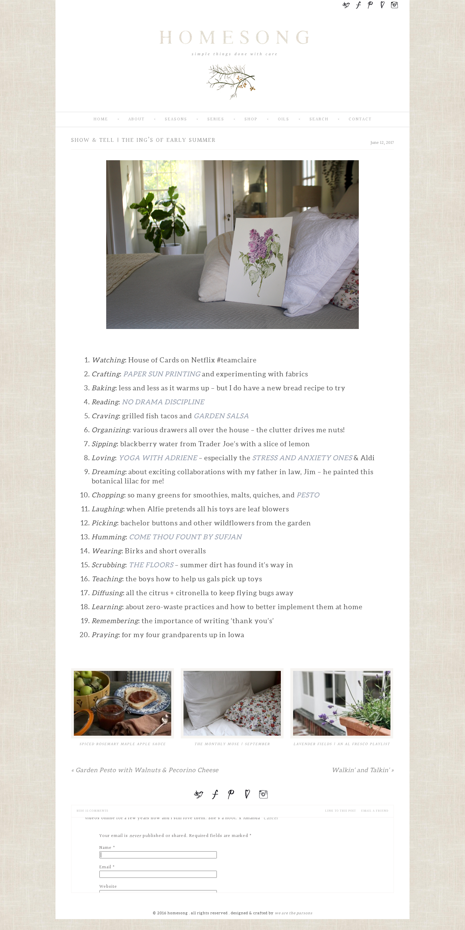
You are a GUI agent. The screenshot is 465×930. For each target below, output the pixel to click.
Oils (283, 119)
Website (108, 886)
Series (215, 119)
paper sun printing (161, 374)
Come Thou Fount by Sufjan (185, 537)
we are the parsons (293, 913)
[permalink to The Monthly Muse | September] (232, 703)
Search (318, 119)
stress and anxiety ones (302, 458)
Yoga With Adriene (157, 458)
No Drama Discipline (164, 402)
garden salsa (221, 416)
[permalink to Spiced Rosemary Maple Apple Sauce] (122, 703)
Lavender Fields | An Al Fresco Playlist (341, 744)
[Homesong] (232, 106)
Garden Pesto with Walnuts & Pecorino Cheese (145, 770)
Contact (360, 119)
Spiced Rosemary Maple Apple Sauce (122, 744)
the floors (151, 565)
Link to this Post (340, 811)
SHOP (251, 119)
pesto (307, 495)
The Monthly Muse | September (232, 744)
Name (105, 847)
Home (101, 119)
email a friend (374, 811)
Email (105, 867)
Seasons (176, 119)
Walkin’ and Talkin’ (363, 770)
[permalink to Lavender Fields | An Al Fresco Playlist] (341, 703)
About (136, 119)
